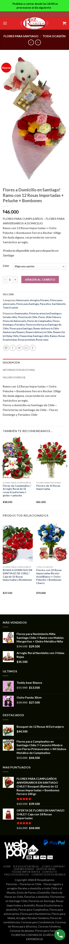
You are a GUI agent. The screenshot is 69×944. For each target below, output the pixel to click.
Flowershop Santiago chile (34, 336)
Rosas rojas (42, 339)
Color (6, 266)
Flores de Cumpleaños (39, 320)
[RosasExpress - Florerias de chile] (34, 23)
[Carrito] (64, 23)
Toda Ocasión (54, 36)
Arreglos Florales (39, 300)
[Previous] (2, 473)
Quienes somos (24, 869)
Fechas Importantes (26, 871)
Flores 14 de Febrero (49, 317)
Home (7, 866)
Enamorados (21, 313)
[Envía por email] (26, 348)
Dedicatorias (45, 869)
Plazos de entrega (26, 866)
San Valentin (59, 303)
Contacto (49, 871)
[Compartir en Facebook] (13, 348)
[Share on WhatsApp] (6, 348)
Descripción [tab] (11, 362)
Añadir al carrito (40, 279)
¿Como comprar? (53, 866)
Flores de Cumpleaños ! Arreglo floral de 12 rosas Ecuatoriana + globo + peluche (17, 490)
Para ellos (45, 303)
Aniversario (22, 300)
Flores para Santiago (20, 36)
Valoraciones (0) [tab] (14, 377)
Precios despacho (16, 874)
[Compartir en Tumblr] (33, 348)
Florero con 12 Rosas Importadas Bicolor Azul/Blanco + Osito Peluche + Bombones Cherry (49, 577)
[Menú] (5, 23)
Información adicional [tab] (19, 369)
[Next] (66, 473)
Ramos (53, 336)
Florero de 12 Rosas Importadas (48, 487)
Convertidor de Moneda (48, 874)
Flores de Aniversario (14, 320)
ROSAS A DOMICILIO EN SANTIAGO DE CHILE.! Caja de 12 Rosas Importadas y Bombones (17, 575)
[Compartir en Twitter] (19, 348)
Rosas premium (26, 339)
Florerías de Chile (27, 317)
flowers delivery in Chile (39, 332)
